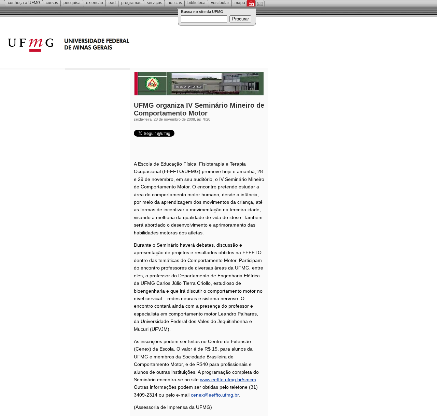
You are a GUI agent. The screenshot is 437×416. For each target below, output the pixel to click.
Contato (260, 3)
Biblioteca (196, 2)
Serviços (154, 2)
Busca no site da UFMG (202, 12)
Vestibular (220, 2)
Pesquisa (72, 2)
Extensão (94, 2)
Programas (131, 2)
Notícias (175, 2)
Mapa (240, 2)
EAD (112, 2)
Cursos (52, 2)
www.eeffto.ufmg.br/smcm (228, 379)
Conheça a (24, 2)
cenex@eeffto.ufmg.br (215, 395)
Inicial (251, 3)
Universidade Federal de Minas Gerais (107, 46)
